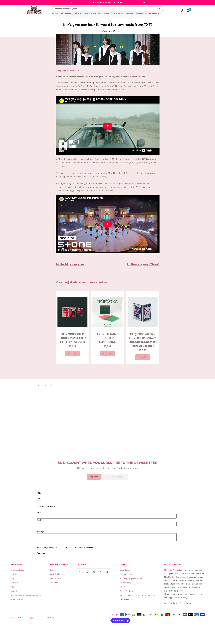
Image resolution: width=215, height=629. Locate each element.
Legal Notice (125, 570)
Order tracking (16, 599)
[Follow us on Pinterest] (100, 571)
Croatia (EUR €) (17, 618)
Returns (123, 586)
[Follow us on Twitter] (86, 571)
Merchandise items (176, 577)
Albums (55, 13)
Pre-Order (78, 13)
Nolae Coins (141, 13)
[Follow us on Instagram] (93, 571)
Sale (100, 13)
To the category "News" (143, 264)
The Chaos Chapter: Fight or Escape (80, 89)
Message (40, 531)
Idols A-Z (14, 574)
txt (39, 498)
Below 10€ (130, 13)
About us (14, 582)
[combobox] (106, 8)
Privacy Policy (125, 582)
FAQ (12, 578)
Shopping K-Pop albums (174, 570)
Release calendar (17, 570)
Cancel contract (126, 599)
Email (39, 520)
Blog (12, 586)
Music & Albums (56, 574)
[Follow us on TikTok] (107, 571)
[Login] (182, 10)
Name (39, 512)
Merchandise (66, 13)
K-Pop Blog (61, 70)
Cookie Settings (126, 591)
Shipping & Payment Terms (131, 578)
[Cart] (188, 10)
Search (53, 570)
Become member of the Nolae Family (25, 595)
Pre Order (54, 582)
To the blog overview (70, 264)
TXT (78, 70)
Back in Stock (118, 13)
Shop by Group (90, 13)
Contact (13, 591)
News (71, 70)
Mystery (107, 13)
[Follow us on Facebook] (80, 571)
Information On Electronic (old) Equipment (137, 595)
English (31, 618)
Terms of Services (127, 574)
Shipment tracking (155, 13)
